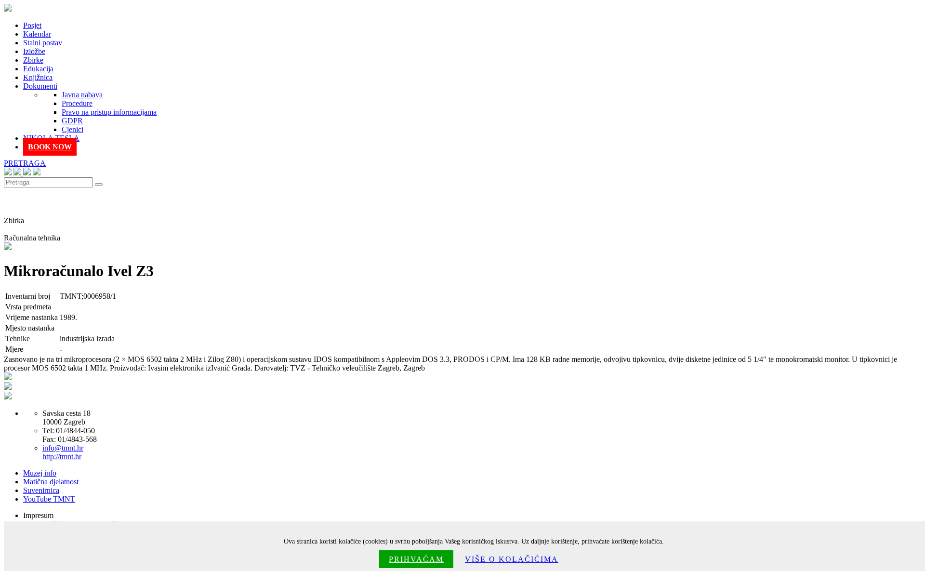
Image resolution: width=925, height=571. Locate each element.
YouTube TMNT (49, 499)
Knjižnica (38, 77)
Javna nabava (82, 95)
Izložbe (34, 51)
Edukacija (38, 69)
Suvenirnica (41, 490)
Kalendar (37, 34)
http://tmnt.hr (61, 456)
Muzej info (39, 473)
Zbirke (33, 60)
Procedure (77, 103)
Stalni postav (42, 43)
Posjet (32, 25)
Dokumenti (40, 86)
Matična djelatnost (51, 482)
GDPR (72, 121)
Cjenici (72, 129)
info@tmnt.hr (62, 448)
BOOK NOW (50, 147)
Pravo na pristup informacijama (109, 112)
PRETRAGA (25, 163)
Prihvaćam (416, 559)
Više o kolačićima (511, 559)
